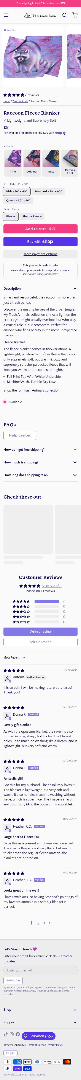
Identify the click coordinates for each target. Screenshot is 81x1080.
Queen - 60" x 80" (18, 200)
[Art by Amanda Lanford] (40, 15)
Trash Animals (20, 101)
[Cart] (73, 15)
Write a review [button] (41, 632)
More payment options (40, 254)
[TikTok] (5, 1036)
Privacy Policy (55, 1045)
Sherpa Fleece (32, 216)
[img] (13, 671)
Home (6, 101)
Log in (10, 1053)
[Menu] (7, 15)
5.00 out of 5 (52, 586)
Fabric (11, 209)
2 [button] (38, 923)
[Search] (63, 15)
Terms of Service (36, 1045)
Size (15, 184)
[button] (14, 95)
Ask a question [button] (40, 642)
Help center (20, 435)
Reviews (8, 1045)
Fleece (10, 216)
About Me (20, 1045)
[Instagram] (12, 1036)
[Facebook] (18, 1036)
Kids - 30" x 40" (16, 191)
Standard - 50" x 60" (48, 191)
